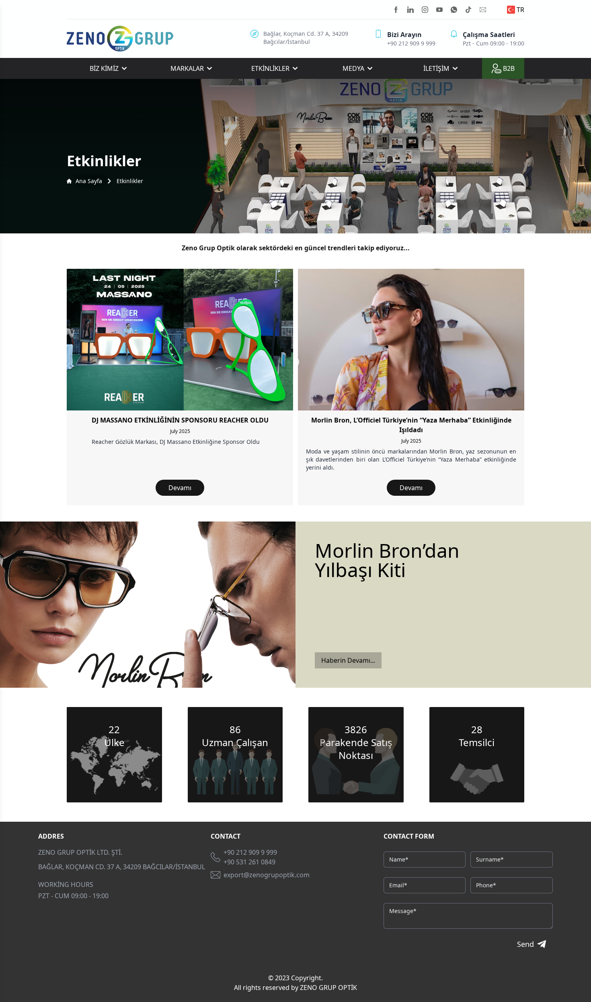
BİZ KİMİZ (104, 68)
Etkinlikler (130, 181)
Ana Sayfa (89, 181)
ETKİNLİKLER (270, 68)
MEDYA (353, 68)
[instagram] (425, 9)
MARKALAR (187, 68)
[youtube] (439, 9)
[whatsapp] (454, 9)
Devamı (179, 487)
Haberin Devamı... (348, 660)
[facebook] (396, 9)
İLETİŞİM (436, 68)
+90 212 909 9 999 (250, 852)
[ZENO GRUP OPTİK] (120, 39)
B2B (509, 68)
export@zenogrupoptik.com (267, 874)
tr (520, 9)
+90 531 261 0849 (249, 862)
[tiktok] (468, 9)
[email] (483, 9)
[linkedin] (410, 9)
